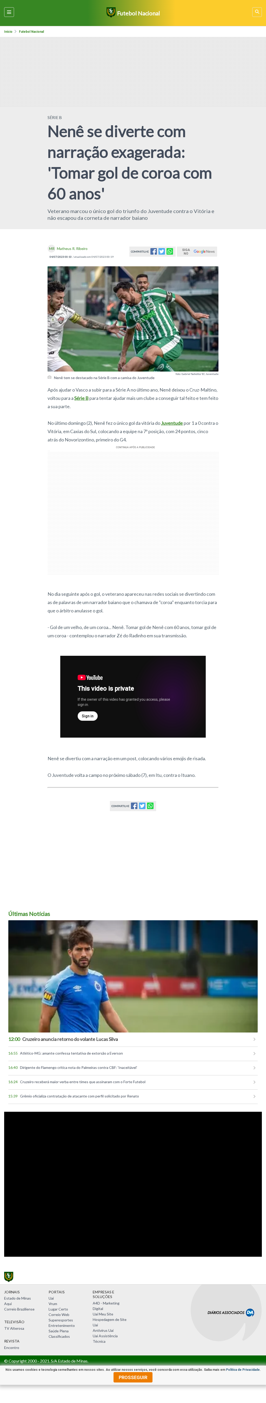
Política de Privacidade (243, 1370)
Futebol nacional (31, 32)
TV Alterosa (14, 1328)
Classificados (59, 1336)
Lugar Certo (58, 1309)
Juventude (172, 423)
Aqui (8, 1303)
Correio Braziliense (19, 1309)
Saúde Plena (59, 1331)
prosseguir (133, 1377)
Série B (81, 398)
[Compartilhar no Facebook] (153, 252)
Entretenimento (62, 1325)
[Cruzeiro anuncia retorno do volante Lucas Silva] (133, 976)
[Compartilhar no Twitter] (161, 252)
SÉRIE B (55, 117)
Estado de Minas (17, 1298)
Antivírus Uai (103, 1330)
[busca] (257, 12)
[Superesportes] (110, 13)
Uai (51, 1298)
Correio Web (59, 1314)
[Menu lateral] (9, 12)
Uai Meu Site (103, 1314)
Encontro (11, 1347)
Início (8, 31)
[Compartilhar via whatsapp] (170, 252)
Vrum (53, 1303)
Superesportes (61, 1320)
